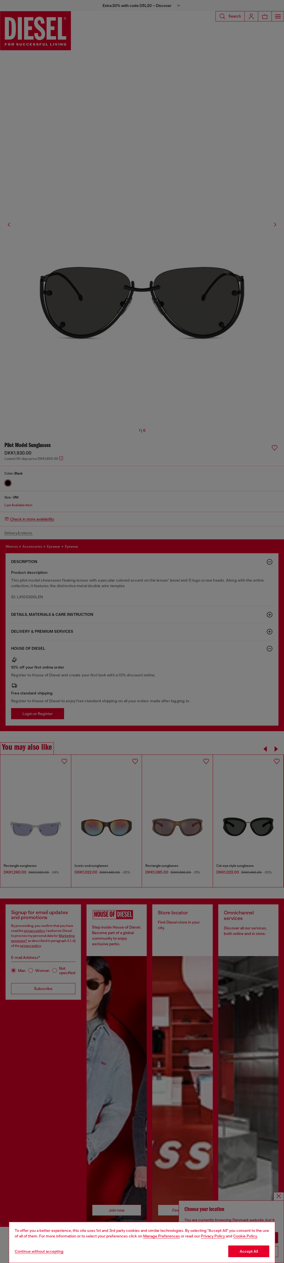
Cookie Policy (245, 1236)
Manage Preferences (161, 1236)
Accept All (249, 1251)
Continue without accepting (39, 1251)
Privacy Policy (213, 1236)
